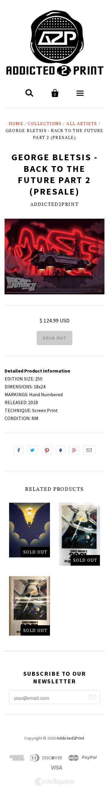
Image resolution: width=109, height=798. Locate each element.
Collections (44, 123)
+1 (74, 450)
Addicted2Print (54, 204)
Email (89, 450)
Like (19, 450)
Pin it (47, 450)
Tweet (32, 450)
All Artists (81, 123)
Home (16, 123)
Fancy (60, 450)
